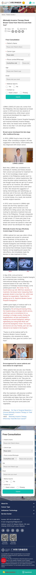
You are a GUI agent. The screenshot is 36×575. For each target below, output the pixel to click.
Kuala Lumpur (13, 92)
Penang (25, 92)
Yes (10, 86)
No (17, 86)
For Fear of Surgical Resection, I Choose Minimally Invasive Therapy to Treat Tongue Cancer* (17, 412)
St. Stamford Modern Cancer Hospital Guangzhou (19, 119)
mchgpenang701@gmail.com (14, 521)
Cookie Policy (7, 557)
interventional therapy (10, 281)
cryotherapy (25, 281)
